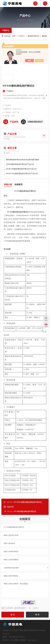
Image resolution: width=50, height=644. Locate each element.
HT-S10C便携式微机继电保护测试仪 (28, 502)
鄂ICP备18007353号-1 (17, 637)
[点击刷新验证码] (28, 602)
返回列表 (10, 507)
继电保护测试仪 (33, 36)
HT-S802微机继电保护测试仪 (25, 511)
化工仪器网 (14, 640)
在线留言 (18, 184)
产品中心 (5, 30)
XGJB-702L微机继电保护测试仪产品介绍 (22, 173)
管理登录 (23, 640)
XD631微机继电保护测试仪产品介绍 (20, 164)
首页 (14, 36)
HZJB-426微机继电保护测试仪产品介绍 (21, 169)
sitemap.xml (32, 640)
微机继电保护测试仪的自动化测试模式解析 (22, 160)
